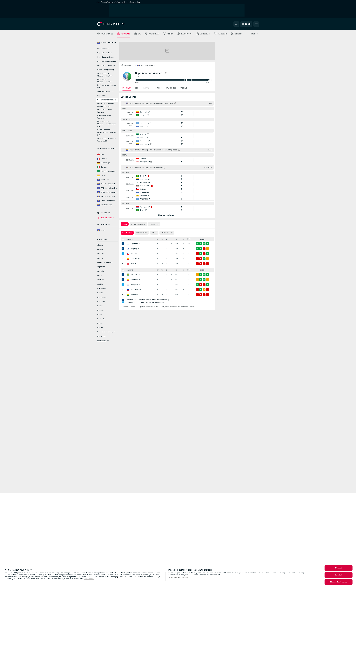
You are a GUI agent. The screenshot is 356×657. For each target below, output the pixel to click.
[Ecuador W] (128, 258)
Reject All (338, 575)
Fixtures (158, 88)
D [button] (166, 239)
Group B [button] (130, 270)
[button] (212, 80)
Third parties (89, 579)
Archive (183, 88)
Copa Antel (101, 96)
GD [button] (183, 239)
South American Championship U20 (104, 74)
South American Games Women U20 (106, 139)
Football (129, 65)
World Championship (105, 70)
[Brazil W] (128, 274)
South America (148, 65)
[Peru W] (128, 263)
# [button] (122, 239)
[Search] (236, 24)
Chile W (134, 254)
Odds (137, 88)
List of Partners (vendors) (178, 577)
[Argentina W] (128, 243)
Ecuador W (135, 259)
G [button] (176, 239)
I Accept (338, 568)
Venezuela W (136, 290)
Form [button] (202, 239)
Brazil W (134, 274)
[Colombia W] (128, 279)
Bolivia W (134, 295)
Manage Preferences (338, 582)
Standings (171, 88)
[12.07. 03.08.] (174, 80)
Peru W (134, 264)
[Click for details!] (167, 113)
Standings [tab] (127, 233)
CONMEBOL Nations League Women (105, 104)
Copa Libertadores (104, 53)
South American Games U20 (106, 86)
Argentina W (135, 243)
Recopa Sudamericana (106, 61)
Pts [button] (189, 239)
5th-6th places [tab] (138, 224)
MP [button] (158, 239)
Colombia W (136, 279)
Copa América (103, 48)
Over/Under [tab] (141, 233)
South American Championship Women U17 (106, 132)
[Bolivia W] (128, 294)
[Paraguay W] (128, 284)
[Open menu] (256, 24)
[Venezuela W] (128, 289)
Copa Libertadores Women (104, 110)
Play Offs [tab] (154, 224)
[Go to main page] (116, 24)
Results (147, 88)
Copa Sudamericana (105, 57)
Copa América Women (106, 100)
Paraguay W (135, 285)
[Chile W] (128, 253)
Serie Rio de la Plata (105, 91)
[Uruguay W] (128, 248)
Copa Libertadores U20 (106, 65)
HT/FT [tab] (154, 233)
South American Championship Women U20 (106, 124)
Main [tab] (124, 224)
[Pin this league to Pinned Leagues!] (165, 73)
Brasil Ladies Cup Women (104, 116)
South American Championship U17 (104, 80)
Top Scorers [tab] (167, 233)
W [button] (162, 239)
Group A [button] (130, 239)
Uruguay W (135, 249)
